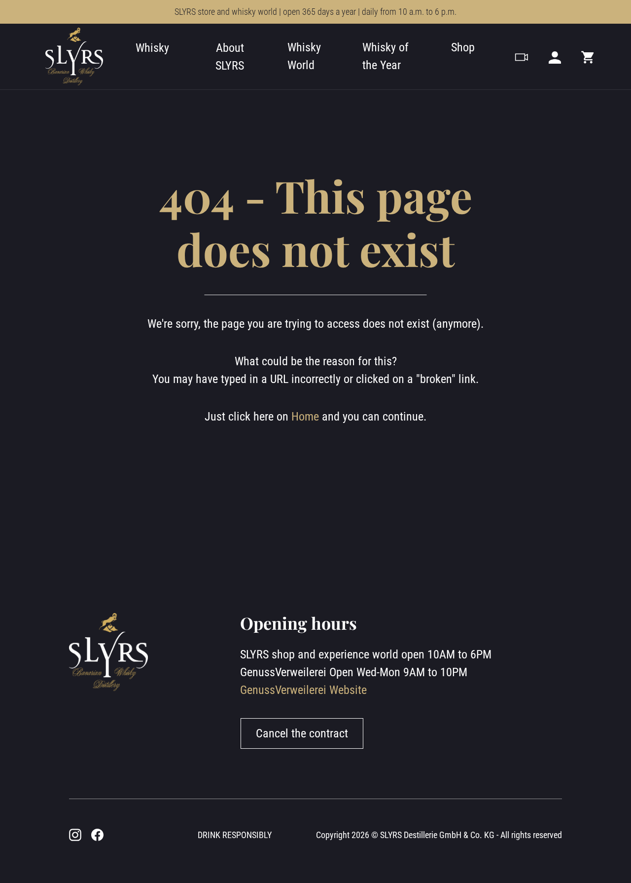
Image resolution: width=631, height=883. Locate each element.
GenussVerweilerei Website (303, 690)
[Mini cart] (588, 57)
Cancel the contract (302, 733)
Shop (463, 47)
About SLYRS (229, 57)
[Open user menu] (555, 57)
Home (305, 416)
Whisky (152, 48)
